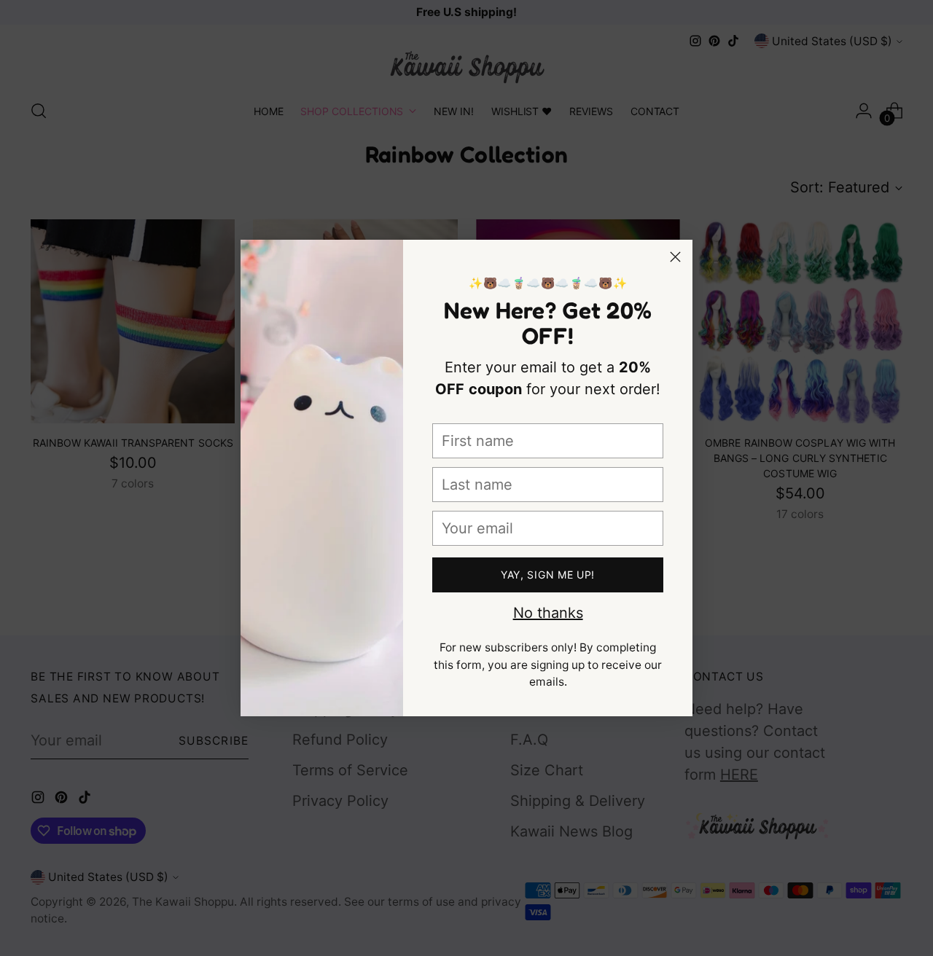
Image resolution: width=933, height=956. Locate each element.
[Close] (675, 257)
